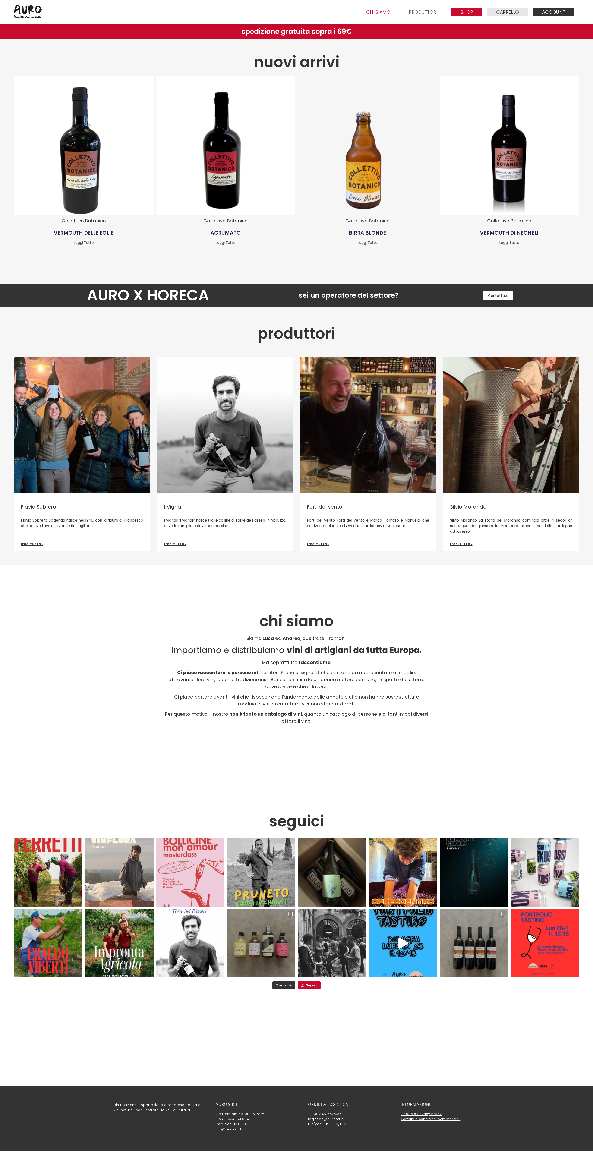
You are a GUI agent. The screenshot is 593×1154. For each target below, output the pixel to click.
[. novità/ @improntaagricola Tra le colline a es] (119, 943)
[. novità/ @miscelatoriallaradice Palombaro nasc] (261, 943)
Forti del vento (324, 506)
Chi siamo (378, 12)
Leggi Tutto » (32, 544)
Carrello (507, 12)
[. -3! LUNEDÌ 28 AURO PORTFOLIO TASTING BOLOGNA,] (403, 943)
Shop (467, 12)
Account (553, 12)
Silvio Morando (468, 506)
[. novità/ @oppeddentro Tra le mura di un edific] (403, 872)
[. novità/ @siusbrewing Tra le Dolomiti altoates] (332, 872)
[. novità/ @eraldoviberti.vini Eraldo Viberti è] (48, 943)
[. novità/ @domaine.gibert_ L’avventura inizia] (474, 872)
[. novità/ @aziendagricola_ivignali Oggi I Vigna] (190, 943)
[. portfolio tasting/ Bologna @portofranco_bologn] (332, 943)
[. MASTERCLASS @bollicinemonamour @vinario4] (190, 872)
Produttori (423, 12)
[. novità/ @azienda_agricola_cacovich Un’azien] (474, 943)
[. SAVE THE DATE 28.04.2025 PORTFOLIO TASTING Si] (545, 943)
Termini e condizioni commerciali (430, 1119)
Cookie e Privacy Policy (421, 1114)
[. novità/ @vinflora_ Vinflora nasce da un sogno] (119, 872)
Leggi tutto (84, 242)
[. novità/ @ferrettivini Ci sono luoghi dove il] (48, 872)
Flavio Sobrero (38, 506)
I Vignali (173, 506)
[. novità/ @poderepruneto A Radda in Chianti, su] (261, 872)
